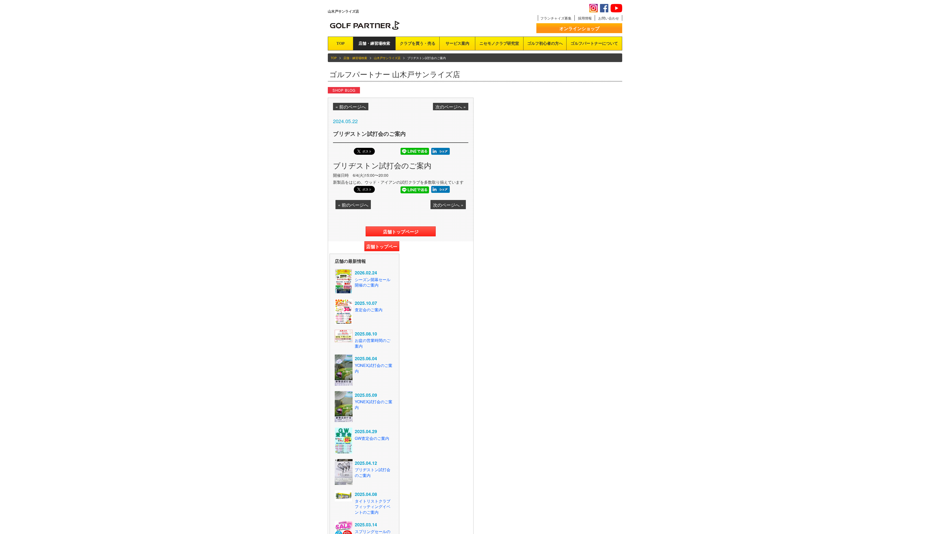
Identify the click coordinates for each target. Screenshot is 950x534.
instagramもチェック (593, 8)
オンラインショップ (579, 28)
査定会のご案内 (368, 309)
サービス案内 (457, 43)
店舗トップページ (401, 231)
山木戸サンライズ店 (387, 58)
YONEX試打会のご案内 (373, 368)
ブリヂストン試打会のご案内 (372, 472)
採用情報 (585, 18)
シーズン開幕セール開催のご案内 (372, 282)
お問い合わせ (608, 18)
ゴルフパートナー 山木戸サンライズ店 (394, 74)
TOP (340, 43)
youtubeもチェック (616, 8)
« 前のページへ (350, 106)
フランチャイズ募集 (555, 18)
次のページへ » (450, 106)
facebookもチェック (604, 8)
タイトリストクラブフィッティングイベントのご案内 (372, 506)
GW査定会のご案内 (372, 438)
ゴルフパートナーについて (594, 43)
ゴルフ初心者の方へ (545, 43)
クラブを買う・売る (417, 43)
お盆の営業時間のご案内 (372, 343)
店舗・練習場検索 (374, 43)
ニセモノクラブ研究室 (499, 43)
